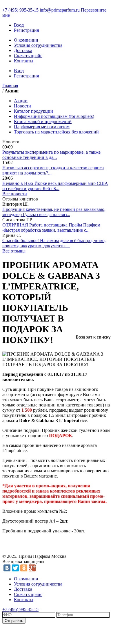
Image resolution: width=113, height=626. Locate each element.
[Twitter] (15, 567)
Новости (22, 105)
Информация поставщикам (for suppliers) (54, 116)
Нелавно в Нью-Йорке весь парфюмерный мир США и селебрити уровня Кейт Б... (55, 186)
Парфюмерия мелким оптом (42, 126)
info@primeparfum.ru (60, 10)
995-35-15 (20, 10)
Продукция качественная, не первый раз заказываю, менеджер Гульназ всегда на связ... (53, 212)
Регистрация (26, 30)
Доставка (23, 50)
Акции (21, 100)
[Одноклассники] (23, 567)
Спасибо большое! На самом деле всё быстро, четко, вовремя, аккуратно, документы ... (54, 243)
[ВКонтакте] (6, 567)
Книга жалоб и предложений (43, 121)
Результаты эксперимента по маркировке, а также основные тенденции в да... (51, 155)
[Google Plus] (32, 567)
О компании (26, 40)
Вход (19, 25)
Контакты (23, 60)
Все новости (14, 193)
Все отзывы (13, 250)
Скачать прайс (28, 55)
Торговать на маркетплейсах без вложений (56, 131)
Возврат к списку (93, 337)
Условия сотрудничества (38, 45)
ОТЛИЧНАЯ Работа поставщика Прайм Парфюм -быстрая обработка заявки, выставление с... (51, 227)
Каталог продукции (33, 111)
